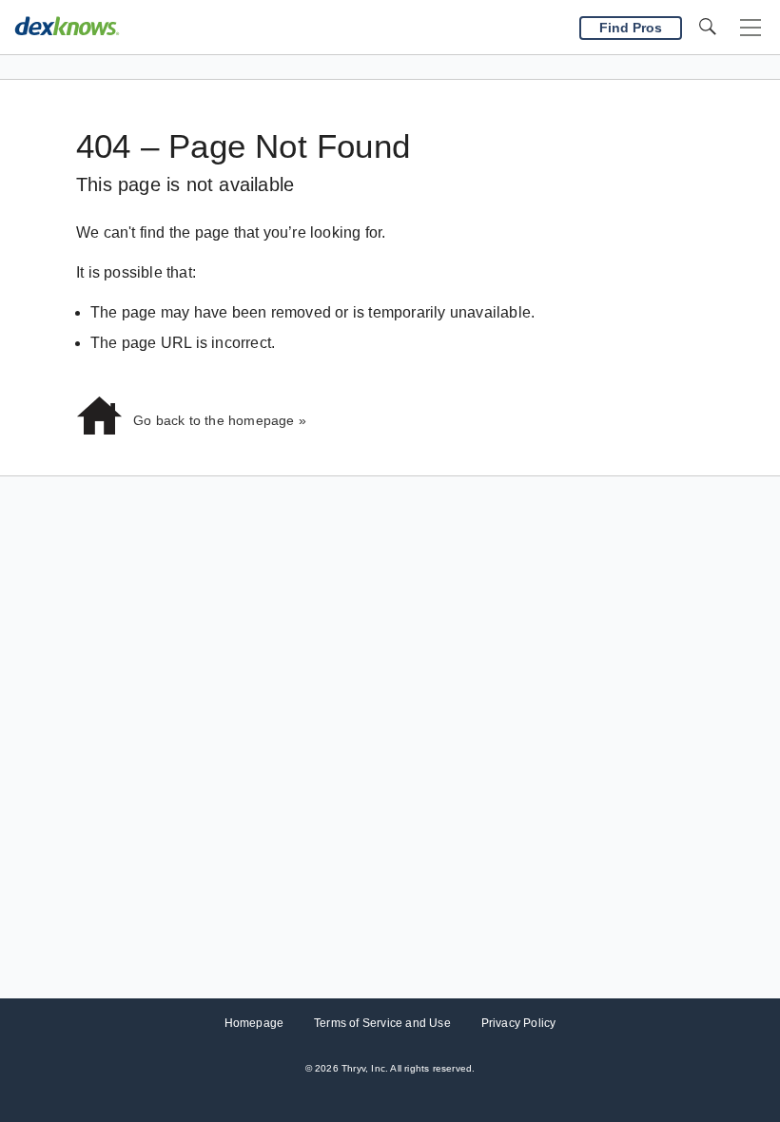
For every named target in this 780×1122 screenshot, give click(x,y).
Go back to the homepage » (219, 420)
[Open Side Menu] (750, 28)
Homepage (254, 1023)
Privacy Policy (518, 1023)
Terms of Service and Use (382, 1023)
